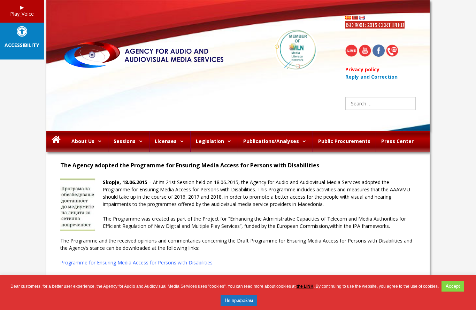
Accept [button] (453, 286)
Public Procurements (344, 141)
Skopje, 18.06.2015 (125, 182)
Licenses (166, 141)
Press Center (397, 141)
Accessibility (22, 45)
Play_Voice (22, 13)
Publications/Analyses (271, 141)
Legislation (210, 141)
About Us (82, 141)
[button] (101, 141)
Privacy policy (362, 69)
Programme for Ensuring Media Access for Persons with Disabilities (136, 262)
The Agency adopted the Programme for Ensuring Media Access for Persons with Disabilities (189, 165)
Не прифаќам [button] (239, 300)
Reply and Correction (371, 76)
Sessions (125, 141)
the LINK (305, 286)
